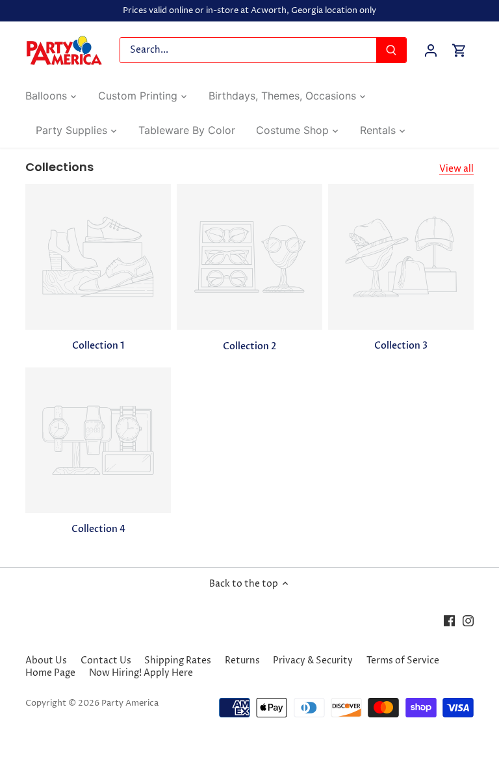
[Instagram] (468, 620)
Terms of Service (402, 660)
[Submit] (391, 50)
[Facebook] (449, 620)
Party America (130, 703)
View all (456, 169)
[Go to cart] (459, 50)
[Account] (430, 50)
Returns (242, 660)
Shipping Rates (177, 660)
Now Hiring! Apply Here (141, 673)
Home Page (50, 673)
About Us (46, 660)
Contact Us (106, 660)
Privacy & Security (313, 660)
